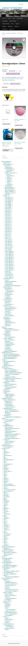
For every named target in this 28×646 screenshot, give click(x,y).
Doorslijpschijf (5, 80)
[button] (24, 39)
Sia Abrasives (13, 33)
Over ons (4, 18)
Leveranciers (7, 33)
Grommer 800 (5, 21)
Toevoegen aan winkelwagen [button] (6, 150)
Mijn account (11, 29)
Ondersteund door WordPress (14, 643)
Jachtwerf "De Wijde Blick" (12, 8)
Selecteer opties (6, 124)
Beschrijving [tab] (6, 83)
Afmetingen (4, 71)
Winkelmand (10, 26)
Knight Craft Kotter (13, 21)
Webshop (4, 26)
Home (3, 33)
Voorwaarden (4, 29)
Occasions (17, 23)
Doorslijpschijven (11, 80)
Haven (14, 18)
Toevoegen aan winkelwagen (13, 73)
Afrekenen (16, 26)
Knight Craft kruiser (6, 23)
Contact (9, 18)
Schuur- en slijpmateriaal (9, 78)
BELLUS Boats (19, 18)
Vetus (12, 23)
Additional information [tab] (15, 83)
